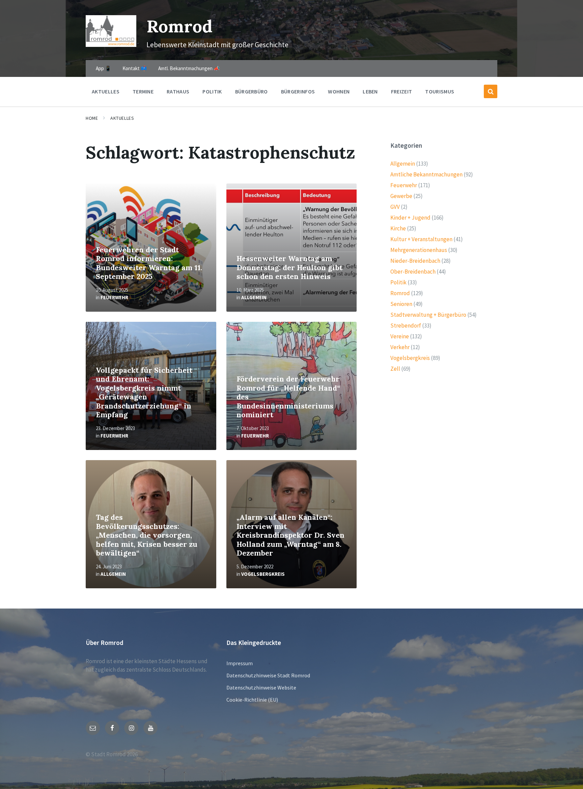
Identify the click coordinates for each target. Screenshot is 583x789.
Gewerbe (401, 196)
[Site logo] (111, 45)
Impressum (239, 663)
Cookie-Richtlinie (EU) (252, 699)
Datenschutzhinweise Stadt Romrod (268, 675)
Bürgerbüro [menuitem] (251, 91)
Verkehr (400, 347)
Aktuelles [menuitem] (105, 91)
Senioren (401, 304)
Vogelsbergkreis (263, 574)
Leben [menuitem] (370, 91)
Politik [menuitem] (212, 91)
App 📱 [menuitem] (103, 68)
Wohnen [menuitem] (339, 91)
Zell (395, 368)
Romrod (179, 26)
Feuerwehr (114, 297)
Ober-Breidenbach (413, 271)
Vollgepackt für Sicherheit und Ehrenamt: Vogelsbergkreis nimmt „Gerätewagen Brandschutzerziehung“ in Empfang (144, 393)
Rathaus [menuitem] (178, 91)
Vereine (399, 336)
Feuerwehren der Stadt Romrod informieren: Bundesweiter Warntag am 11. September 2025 (149, 263)
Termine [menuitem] (143, 91)
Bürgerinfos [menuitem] (298, 91)
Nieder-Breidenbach (415, 260)
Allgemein (254, 297)
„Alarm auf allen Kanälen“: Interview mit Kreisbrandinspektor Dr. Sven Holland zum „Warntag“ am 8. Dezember (290, 535)
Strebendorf (405, 325)
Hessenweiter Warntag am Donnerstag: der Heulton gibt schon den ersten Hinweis (289, 267)
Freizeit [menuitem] (401, 91)
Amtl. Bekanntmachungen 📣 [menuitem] (189, 68)
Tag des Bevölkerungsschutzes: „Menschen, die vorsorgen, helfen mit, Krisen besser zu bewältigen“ (146, 535)
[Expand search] (490, 91)
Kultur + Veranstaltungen (421, 239)
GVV (395, 206)
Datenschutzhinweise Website (261, 687)
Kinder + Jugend (410, 217)
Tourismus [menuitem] (439, 91)
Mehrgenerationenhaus (418, 250)
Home (92, 118)
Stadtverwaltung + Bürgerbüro (428, 314)
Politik (398, 282)
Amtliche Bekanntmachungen (426, 174)
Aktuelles (122, 118)
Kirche (398, 228)
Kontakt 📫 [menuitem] (134, 68)
